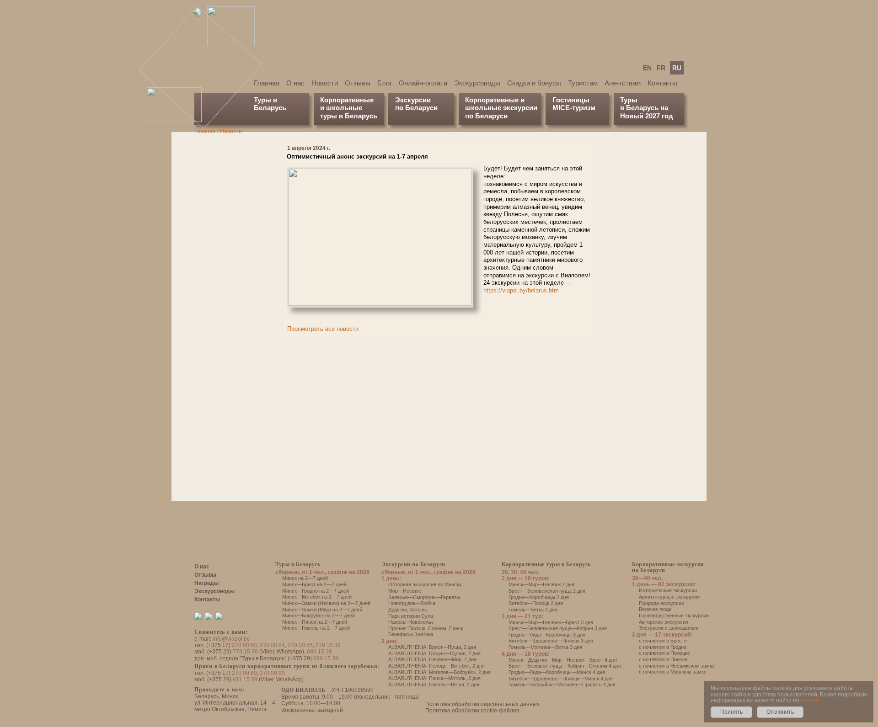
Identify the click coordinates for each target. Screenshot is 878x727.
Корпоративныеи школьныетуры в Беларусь (348, 108)
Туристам (583, 83)
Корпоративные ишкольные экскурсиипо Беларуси (501, 108)
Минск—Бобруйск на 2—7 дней (318, 615)
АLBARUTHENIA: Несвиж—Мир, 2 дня (432, 659)
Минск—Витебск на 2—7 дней (317, 597)
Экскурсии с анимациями (668, 628)
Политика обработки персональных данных (482, 704)
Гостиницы (570, 100)
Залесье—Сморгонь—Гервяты (424, 597)
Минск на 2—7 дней (305, 578)
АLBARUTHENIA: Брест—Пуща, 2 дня (432, 647)
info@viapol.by (231, 639)
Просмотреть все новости (323, 328)
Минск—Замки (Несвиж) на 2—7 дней (326, 603)
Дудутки (397, 609)
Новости (324, 83)
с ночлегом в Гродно (662, 647)
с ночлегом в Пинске (663, 659)
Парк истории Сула (410, 616)
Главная (266, 83)
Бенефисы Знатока (410, 634)
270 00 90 (272, 673)
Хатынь (418, 609)
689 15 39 (319, 651)
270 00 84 (272, 645)
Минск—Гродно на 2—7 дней (315, 591)
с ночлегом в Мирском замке (673, 671)
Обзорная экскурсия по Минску (425, 584)
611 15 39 (245, 679)
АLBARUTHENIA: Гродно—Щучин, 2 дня (434, 653)
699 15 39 (325, 658)
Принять (731, 712)
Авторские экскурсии (663, 622)
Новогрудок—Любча (411, 603)
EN (647, 67)
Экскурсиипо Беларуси (416, 103)
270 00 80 (244, 673)
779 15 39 (245, 651)
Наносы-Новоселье (411, 622)
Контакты (662, 83)
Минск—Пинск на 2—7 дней (314, 622)
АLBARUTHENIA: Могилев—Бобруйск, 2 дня (439, 672)
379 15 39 (328, 645)
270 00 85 (300, 645)
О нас (295, 83)
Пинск (456, 628)
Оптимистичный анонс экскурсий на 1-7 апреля (357, 156)
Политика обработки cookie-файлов (472, 710)
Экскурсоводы (477, 83)
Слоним (437, 628)
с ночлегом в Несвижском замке (677, 666)
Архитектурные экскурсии (669, 597)
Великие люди (655, 609)
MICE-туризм (573, 107)
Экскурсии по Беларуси (413, 564)
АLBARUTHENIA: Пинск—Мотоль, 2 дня (434, 678)
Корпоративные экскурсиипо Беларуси (668, 567)
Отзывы (357, 83)
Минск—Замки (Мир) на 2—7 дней (322, 609)
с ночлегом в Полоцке (664, 653)
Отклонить (780, 712)
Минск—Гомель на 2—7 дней (316, 628)
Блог (384, 83)
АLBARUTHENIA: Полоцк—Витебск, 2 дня (436, 666)
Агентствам (623, 83)
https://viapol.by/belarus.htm (521, 290)
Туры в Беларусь (270, 103)
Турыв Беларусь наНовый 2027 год (646, 108)
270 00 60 (244, 645)
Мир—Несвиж (404, 591)
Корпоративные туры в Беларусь (546, 564)
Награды (206, 583)
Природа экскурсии (661, 603)
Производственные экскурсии (674, 615)
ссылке (810, 700)
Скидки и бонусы (534, 83)
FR (661, 67)
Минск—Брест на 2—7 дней (314, 584)
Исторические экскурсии (668, 590)
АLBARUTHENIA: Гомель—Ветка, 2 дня (433, 684)
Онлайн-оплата (423, 83)
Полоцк (416, 628)
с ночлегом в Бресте (663, 640)
